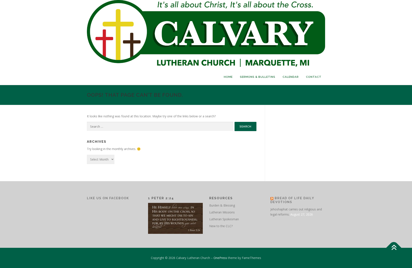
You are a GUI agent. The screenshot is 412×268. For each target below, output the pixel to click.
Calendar (291, 76)
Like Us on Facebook (108, 198)
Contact (313, 76)
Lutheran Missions (222, 212)
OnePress (220, 258)
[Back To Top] (393, 247)
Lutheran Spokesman (224, 219)
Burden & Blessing (222, 205)
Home (228, 76)
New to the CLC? (221, 226)
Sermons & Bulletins (257, 76)
